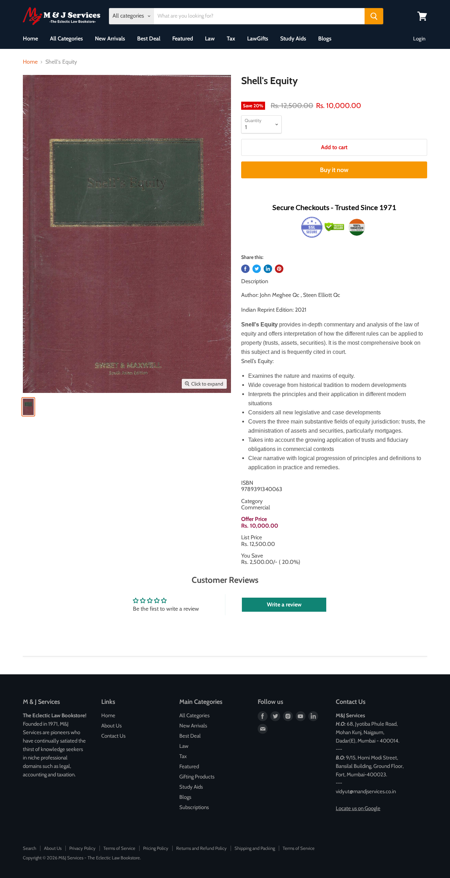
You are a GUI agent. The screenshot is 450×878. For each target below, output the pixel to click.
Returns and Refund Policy (201, 848)
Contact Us (113, 736)
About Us (111, 726)
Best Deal (148, 38)
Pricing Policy (155, 848)
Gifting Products (196, 777)
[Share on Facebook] (245, 269)
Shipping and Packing (254, 848)
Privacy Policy (82, 848)
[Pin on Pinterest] (279, 269)
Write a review (284, 604)
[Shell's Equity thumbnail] (28, 407)
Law (210, 38)
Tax (231, 38)
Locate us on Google (358, 808)
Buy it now (334, 170)
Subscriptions (194, 807)
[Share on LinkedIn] (268, 269)
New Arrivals (110, 38)
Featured (182, 38)
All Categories (66, 38)
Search (29, 848)
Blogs (325, 38)
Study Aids (293, 38)
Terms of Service (119, 848)
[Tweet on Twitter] (256, 269)
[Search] (374, 16)
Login (419, 39)
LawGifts (257, 38)
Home (30, 38)
